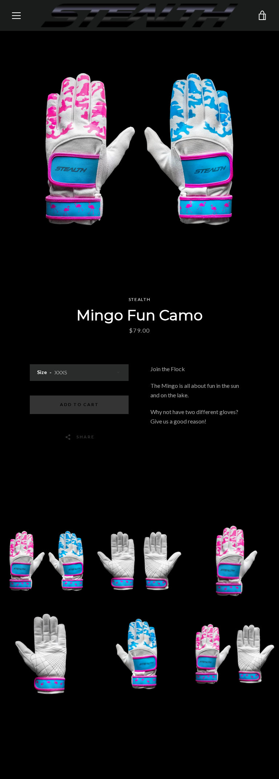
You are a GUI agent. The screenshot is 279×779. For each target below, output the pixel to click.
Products (171, 722)
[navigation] (16, 16)
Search (104, 722)
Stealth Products (246, 751)
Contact (135, 722)
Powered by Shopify (228, 760)
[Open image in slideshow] (139, 149)
